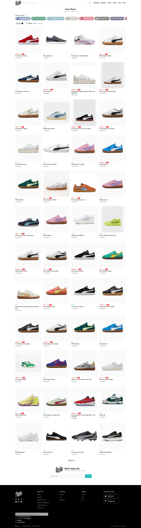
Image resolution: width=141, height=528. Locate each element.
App (119, 3)
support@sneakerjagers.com (24, 516)
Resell (109, 3)
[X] (21, 499)
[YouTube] (16, 501)
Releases (103, 3)
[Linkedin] (21, 501)
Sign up (88, 476)
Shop (124, 3)
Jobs (60, 497)
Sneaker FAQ (40, 507)
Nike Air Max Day (41, 499)
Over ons (61, 494)
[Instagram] (16, 499)
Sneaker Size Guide (42, 505)
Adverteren (62, 499)
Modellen (39, 497)
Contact (83, 494)
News (114, 3)
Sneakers (96, 3)
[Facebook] (18, 499)
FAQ (82, 497)
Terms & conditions (115, 526)
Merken (39, 494)
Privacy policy (123, 526)
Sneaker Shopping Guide (43, 502)
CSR (83, 499)
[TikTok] (18, 501)
